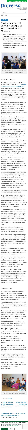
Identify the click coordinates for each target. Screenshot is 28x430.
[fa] (14, 417)
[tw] (17, 417)
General (4, 19)
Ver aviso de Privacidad (12, 425)
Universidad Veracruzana (17, 1)
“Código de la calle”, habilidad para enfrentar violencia (21, 404)
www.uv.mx (16, 415)
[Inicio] (10, 7)
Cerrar (11, 428)
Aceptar (4, 428)
